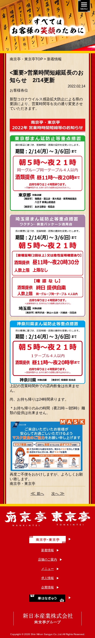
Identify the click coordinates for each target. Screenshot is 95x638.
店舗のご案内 (47, 559)
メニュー (47, 569)
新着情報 (54, 59)
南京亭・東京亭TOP (26, 59)
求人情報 (47, 578)
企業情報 (47, 587)
